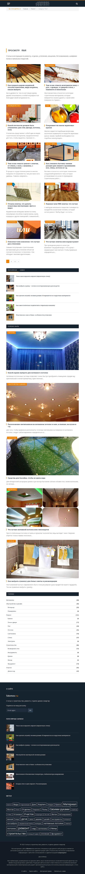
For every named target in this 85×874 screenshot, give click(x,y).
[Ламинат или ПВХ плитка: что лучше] (61, 192)
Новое (22, 270)
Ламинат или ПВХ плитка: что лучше (62, 204)
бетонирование (65, 814)
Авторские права (46, 871)
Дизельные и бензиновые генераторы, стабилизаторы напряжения (40, 774)
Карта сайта (33, 871)
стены (53, 828)
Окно (17, 810)
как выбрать (12, 823)
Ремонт (8, 615)
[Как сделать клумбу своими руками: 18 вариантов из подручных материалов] (10, 297)
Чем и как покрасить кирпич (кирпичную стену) (33, 276)
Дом (34, 804)
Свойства (74, 809)
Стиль (9, 814)
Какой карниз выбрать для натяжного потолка (28, 373)
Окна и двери (50, 144)
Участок (9, 668)
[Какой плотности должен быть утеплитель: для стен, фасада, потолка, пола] (23, 113)
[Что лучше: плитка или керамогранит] (61, 230)
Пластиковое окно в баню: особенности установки (34, 315)
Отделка (26, 809)
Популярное (12, 270)
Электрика (11, 641)
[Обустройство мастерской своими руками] (10, 757)
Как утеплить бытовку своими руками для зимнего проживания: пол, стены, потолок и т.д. (60, 165)
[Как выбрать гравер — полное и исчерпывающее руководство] (10, 288)
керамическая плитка (26, 823)
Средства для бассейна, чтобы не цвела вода (26, 478)
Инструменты (12, 652)
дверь (31, 819)
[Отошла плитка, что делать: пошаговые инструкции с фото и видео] (23, 192)
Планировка (12, 611)
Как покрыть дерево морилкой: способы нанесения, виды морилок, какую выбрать (23, 87)
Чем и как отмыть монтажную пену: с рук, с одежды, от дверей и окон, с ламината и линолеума (62, 87)
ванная (10, 819)
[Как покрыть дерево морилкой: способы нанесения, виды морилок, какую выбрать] (23, 73)
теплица (30, 834)
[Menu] (8, 3)
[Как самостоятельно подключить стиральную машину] (10, 307)
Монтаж (10, 809)
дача (24, 819)
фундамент (57, 833)
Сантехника (12, 634)
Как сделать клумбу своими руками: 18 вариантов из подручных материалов (43, 295)
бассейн (47, 814)
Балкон (10, 618)
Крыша (10, 656)
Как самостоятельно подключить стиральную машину (35, 305)
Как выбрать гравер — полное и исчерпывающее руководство (38, 286)
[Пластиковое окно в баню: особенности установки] (10, 317)
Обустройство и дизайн (17, 384)
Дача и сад (12, 438)
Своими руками (59, 809)
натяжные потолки (53, 823)
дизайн (47, 819)
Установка (17, 814)
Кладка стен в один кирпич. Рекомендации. (31, 784)
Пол (47, 106)
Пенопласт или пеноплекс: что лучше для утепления (24, 243)
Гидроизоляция (25, 804)
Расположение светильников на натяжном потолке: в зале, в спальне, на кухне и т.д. (42, 425)
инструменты (57, 819)
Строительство (11, 645)
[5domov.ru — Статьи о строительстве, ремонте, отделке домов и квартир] (42, 3)
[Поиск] (77, 3)
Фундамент (11, 664)
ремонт (23, 828)
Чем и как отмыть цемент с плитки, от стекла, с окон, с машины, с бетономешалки (23, 165)
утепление (45, 834)
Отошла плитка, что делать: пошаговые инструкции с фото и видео (22, 206)
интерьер (67, 819)
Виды (15, 804)
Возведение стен (14, 106)
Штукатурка (39, 814)
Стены (10, 637)
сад (34, 828)
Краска (58, 804)
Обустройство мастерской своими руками (30, 755)
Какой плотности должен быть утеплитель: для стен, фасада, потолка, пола (24, 127)
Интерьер (11, 541)
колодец (38, 823)
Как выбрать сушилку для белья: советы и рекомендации (32, 581)
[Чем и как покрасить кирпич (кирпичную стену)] (10, 278)
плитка (68, 823)
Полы (44, 809)
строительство (16, 833)
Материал (69, 804)
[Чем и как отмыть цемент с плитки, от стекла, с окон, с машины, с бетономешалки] (23, 152)
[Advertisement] (42, 29)
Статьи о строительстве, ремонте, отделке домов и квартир (45, 844)
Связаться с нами (60, 871)
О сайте (24, 871)
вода (17, 819)
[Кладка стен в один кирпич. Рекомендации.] (10, 786)
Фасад (10, 660)
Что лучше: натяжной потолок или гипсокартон (28, 530)
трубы (36, 834)
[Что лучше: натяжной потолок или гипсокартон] (42, 507)
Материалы (12, 65)
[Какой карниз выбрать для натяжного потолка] (42, 350)
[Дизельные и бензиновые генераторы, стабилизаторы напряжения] (10, 776)
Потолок (11, 333)
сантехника (42, 828)
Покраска (36, 809)
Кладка (50, 805)
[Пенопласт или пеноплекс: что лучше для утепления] (23, 230)
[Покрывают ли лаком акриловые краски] (61, 113)
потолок (11, 828)
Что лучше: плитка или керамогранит (62, 242)
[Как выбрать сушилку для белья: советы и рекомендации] (42, 559)
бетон (54, 814)
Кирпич (42, 804)
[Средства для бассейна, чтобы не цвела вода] (42, 456)
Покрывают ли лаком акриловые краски (60, 126)
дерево (39, 819)
